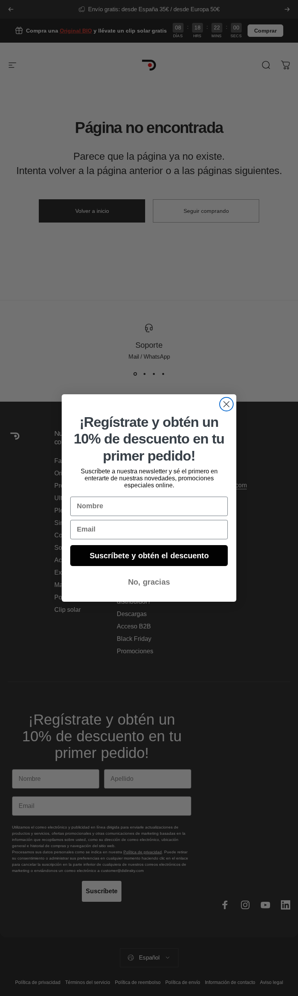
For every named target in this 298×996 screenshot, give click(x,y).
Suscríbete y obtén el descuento (149, 555)
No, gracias (149, 582)
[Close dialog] (226, 404)
